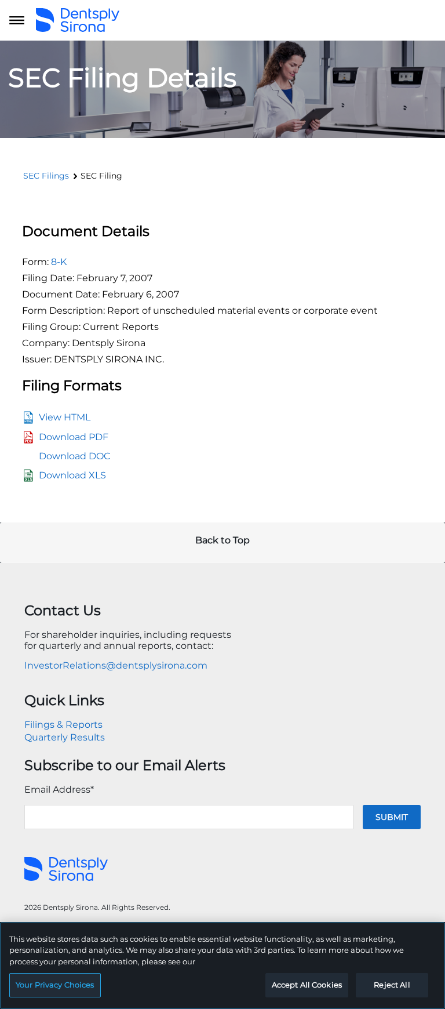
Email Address (59, 789)
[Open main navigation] (16, 20)
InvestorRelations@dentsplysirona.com (115, 665)
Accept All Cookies (307, 984)
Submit (391, 817)
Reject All (392, 984)
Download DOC (75, 456)
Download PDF (73, 436)
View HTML (64, 417)
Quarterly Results (64, 737)
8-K (59, 261)
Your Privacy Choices (55, 984)
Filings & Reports (63, 724)
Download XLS (72, 475)
